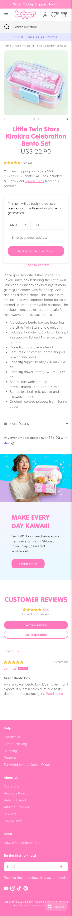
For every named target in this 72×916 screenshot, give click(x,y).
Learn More (28, 564)
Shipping (10, 751)
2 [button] (38, 119)
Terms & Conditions (30, 905)
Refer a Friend (15, 800)
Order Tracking (15, 744)
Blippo (28, 901)
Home (7, 45)
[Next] (67, 119)
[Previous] (5, 119)
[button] (12, 162)
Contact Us (12, 737)
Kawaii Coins (34, 181)
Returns (10, 757)
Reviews (10, 814)
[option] (36, 37)
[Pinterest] (25, 888)
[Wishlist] (53, 14)
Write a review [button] (36, 625)
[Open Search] (7, 27)
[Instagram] (12, 888)
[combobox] (30, 27)
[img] (13, 662)
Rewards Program (18, 793)
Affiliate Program (17, 807)
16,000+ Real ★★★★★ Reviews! (36, 37)
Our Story (11, 786)
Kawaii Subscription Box (22, 843)
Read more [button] (54, 694)
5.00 (46, 610)
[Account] (45, 13)
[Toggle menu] (6, 15)
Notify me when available (36, 251)
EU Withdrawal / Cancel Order (27, 764)
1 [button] (34, 119)
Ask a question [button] (36, 635)
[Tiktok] (19, 888)
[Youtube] (6, 888)
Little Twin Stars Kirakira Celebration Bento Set (41, 45)
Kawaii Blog (13, 821)
